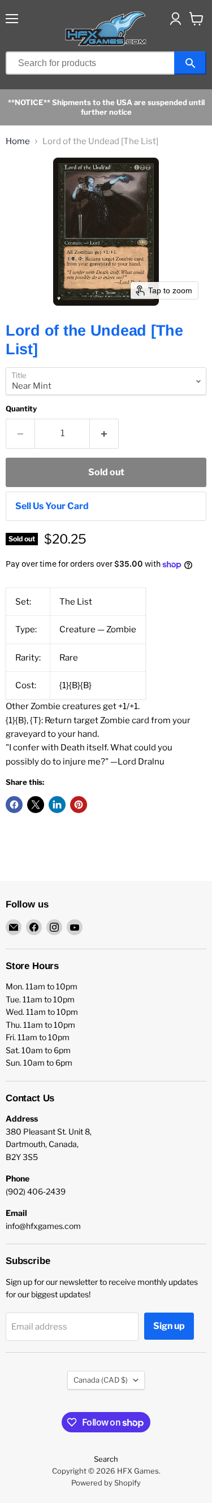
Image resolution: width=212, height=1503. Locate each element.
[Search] (190, 63)
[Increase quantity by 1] (104, 433)
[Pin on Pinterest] (78, 804)
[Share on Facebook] (14, 804)
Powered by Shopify (106, 1482)
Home (18, 141)
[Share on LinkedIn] (57, 804)
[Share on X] (35, 804)
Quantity (21, 409)
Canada (100, 1379)
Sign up (169, 1325)
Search (106, 1458)
